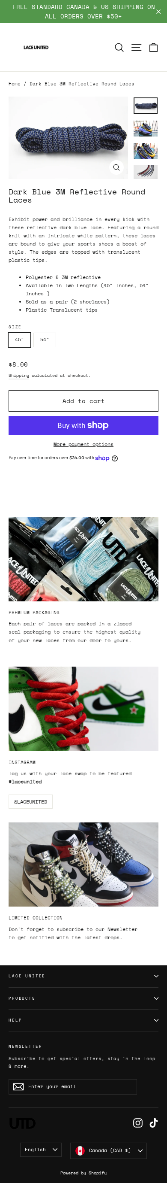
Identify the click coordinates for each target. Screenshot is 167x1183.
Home (15, 83)
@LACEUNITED (30, 801)
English (35, 1149)
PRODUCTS (22, 998)
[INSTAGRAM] (83, 709)
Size (15, 327)
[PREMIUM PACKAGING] (83, 559)
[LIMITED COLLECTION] (83, 864)
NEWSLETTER (25, 1046)
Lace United (27, 976)
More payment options (83, 444)
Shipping (19, 375)
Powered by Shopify (83, 1173)
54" (44, 339)
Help (15, 1020)
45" (19, 339)
